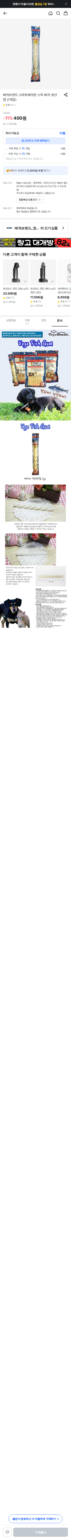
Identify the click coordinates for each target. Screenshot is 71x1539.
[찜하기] (25, 281)
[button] (33, 4)
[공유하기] (65, 94)
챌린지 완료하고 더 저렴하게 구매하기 (34, 1518)
